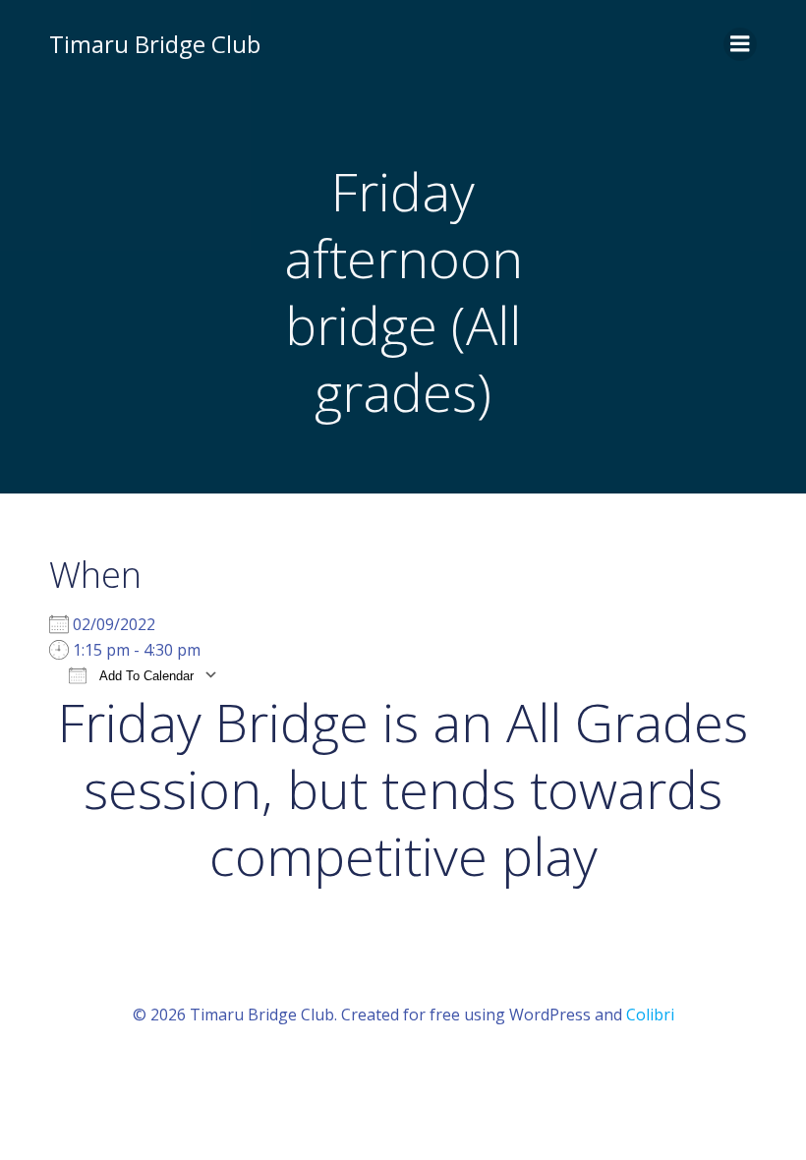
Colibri (650, 1014)
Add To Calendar (145, 675)
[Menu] (740, 44)
